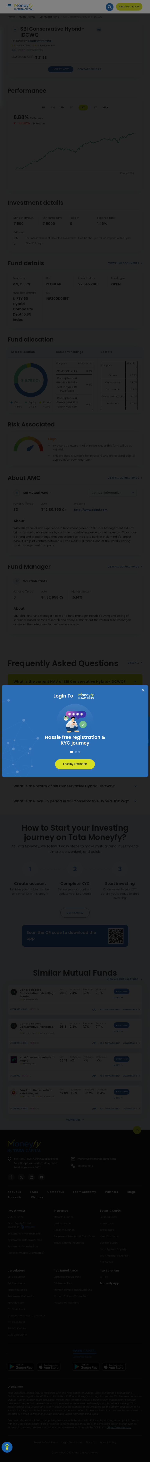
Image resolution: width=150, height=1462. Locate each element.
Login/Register (75, 764)
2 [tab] (75, 752)
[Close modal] (143, 690)
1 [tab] (71, 752)
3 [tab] (79, 752)
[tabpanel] (75, 723)
